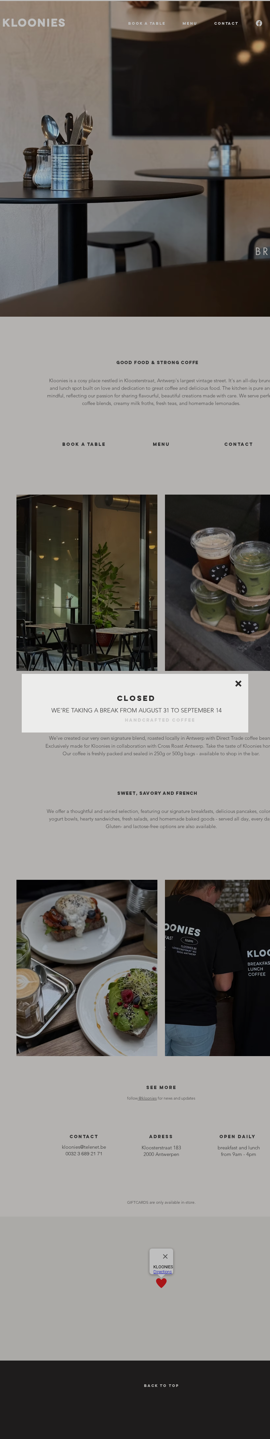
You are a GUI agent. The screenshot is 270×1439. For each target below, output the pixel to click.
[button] (238, 683)
